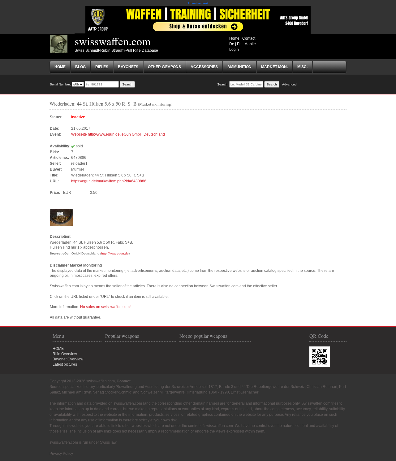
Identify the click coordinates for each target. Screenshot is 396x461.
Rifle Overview (65, 354)
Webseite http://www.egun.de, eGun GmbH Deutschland (118, 134)
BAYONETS (128, 67)
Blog (80, 67)
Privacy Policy (61, 453)
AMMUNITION (239, 67)
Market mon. (274, 67)
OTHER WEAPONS (164, 67)
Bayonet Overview (68, 359)
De (231, 44)
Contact (248, 38)
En (239, 44)
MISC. (302, 67)
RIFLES (101, 67)
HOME (58, 348)
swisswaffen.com (113, 40)
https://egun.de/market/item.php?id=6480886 (108, 181)
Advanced (289, 84)
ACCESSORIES (204, 67)
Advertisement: (198, 3)
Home (234, 38)
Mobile (250, 44)
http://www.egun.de (115, 253)
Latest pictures (65, 364)
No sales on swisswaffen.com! (105, 307)
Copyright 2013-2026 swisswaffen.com (82, 381)
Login (234, 49)
